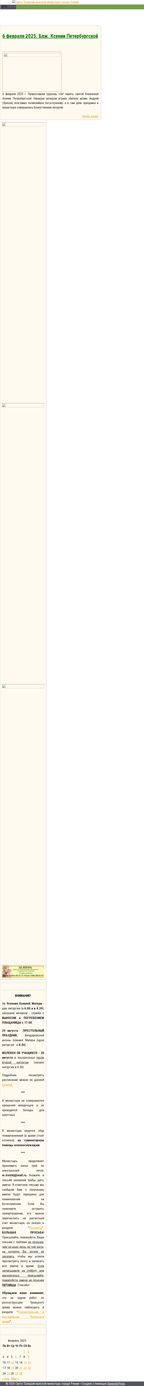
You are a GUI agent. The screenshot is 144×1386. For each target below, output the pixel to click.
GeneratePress (116, 1383)
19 (12, 1368)
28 (20, 1373)
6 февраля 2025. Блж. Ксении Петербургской (50, 36)
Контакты (35, 1228)
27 (16, 1373)
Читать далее (90, 116)
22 (24, 1368)
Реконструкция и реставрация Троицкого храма (23, 1316)
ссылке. (7, 1085)
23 (29, 1368)
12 (12, 1362)
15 (24, 1362)
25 (8, 1373)
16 (29, 1362)
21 (20, 1368)
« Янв (5, 1379)
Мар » (15, 1379)
